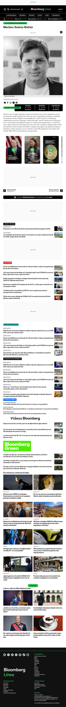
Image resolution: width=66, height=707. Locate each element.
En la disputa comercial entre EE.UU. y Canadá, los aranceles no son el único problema (30, 409)
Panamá (36, 668)
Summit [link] (40, 15)
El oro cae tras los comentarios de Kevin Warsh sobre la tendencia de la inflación (47, 495)
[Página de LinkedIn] (20, 655)
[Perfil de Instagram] (16, 655)
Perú (35, 666)
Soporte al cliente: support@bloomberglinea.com (45, 699)
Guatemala (36, 675)
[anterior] (4, 190)
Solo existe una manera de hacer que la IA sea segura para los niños (24, 413)
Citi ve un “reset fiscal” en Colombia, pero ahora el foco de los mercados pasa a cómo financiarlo (24, 388)
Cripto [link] (47, 15)
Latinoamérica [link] (55, 15)
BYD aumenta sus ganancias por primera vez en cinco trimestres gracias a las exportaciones (47, 551)
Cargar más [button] (33, 585)
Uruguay (36, 670)
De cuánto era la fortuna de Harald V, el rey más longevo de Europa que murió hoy (16, 635)
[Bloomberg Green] (33, 446)
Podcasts (5, 691)
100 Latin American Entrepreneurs (15, 23)
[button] (61, 32)
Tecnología (37, 687)
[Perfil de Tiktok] (24, 655)
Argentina (36, 660)
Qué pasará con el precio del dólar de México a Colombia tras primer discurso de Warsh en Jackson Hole (27, 354)
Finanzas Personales (8, 690)
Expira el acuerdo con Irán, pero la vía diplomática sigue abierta (25, 423)
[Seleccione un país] (22, 9)
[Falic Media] (60, 11)
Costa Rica (36, 671)
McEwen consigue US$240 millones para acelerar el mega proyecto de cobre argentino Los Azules (48, 523)
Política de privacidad (39, 684)
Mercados (5, 684)
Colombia (36, 661)
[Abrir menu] (4, 9)
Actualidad (5, 687)
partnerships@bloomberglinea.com (42, 696)
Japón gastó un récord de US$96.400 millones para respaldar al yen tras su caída (16, 578)
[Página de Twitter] (8, 655)
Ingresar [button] (60, 9)
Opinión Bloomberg (10, 399)
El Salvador (37, 673)
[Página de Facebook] (4, 655)
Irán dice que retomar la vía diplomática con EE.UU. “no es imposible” (17, 550)
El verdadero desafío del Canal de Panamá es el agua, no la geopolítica (25, 404)
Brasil (35, 657)
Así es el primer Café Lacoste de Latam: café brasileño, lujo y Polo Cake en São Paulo (47, 635)
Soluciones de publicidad (40, 700)
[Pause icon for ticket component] (4, 19)
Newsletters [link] (22, 15)
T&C (35, 688)
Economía (5, 683)
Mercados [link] (31, 15)
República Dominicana (39, 674)
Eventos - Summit (38, 694)
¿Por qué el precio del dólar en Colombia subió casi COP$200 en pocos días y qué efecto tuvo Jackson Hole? (28, 273)
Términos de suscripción (40, 686)
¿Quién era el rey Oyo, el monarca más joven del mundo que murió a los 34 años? (16, 610)
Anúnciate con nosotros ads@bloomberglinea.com (46, 697)
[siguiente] (61, 190)
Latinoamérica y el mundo (40, 656)
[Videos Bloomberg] (33, 418)
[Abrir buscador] (8, 9)
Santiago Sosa (10, 191)
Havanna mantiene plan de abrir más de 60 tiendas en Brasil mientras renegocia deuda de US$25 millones (27, 395)
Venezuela (36, 663)
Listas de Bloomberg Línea (9, 693)
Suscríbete (36, 683)
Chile (35, 664)
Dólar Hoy (5, 686)
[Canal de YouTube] (12, 655)
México (36, 659)
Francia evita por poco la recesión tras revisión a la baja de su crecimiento (46, 577)
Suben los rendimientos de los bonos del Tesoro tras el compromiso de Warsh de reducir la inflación (17, 523)
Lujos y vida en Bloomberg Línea (17, 588)
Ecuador (36, 667)
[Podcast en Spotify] (27, 655)
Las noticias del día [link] (11, 15)
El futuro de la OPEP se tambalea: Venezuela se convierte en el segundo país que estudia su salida (16, 496)
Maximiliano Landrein (54, 191)
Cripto (4, 688)
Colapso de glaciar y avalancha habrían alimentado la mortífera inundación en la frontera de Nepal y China (25, 456)
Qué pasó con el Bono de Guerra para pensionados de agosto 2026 (26, 229)
